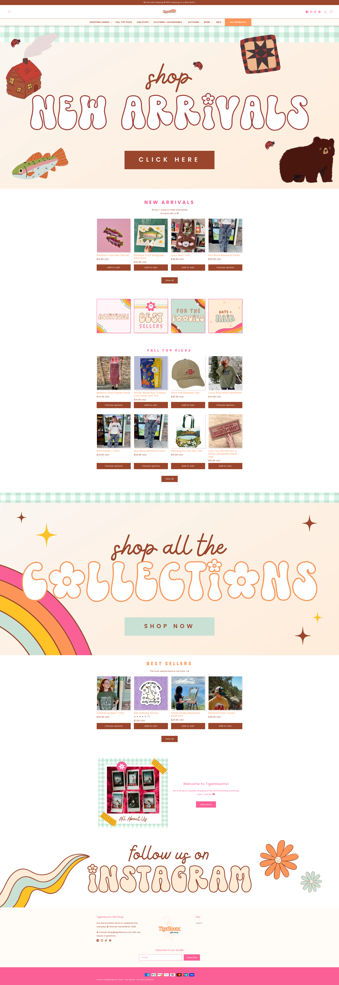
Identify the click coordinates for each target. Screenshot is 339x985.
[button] (9, 12)
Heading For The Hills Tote (186, 450)
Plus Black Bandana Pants (224, 255)
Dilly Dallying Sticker (146, 713)
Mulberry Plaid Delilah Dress (113, 392)
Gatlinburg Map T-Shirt (110, 713)
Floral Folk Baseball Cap (185, 392)
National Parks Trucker (221, 713)
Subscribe (191, 957)
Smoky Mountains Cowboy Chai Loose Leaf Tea (150, 394)
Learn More (206, 804)
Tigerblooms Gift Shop (113, 980)
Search (199, 923)
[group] (169, 107)
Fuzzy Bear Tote (180, 255)
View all (169, 280)
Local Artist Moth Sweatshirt (225, 392)
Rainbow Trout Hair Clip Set (113, 255)
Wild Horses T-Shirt (108, 450)
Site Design (130, 980)
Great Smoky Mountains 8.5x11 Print (185, 714)
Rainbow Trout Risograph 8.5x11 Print (149, 257)
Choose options (225, 267)
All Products (238, 22)
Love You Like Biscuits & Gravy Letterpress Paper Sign (223, 453)
